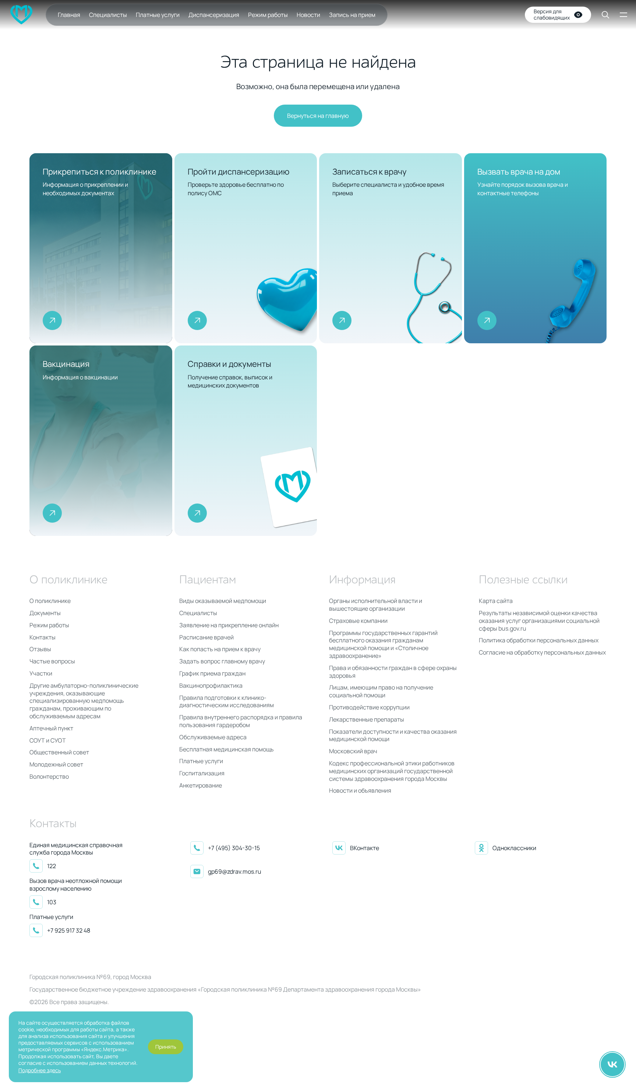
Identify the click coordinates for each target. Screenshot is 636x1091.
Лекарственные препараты (366, 719)
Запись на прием (352, 15)
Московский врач (353, 751)
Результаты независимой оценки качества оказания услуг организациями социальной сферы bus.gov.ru (539, 620)
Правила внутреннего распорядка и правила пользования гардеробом (240, 721)
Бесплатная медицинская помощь (226, 749)
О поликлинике (50, 601)
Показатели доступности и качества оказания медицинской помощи (393, 735)
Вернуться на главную (318, 116)
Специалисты (108, 15)
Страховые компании (358, 621)
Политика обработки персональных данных (538, 640)
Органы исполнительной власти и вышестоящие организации (375, 605)
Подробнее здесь (39, 1070)
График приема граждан (212, 673)
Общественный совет (59, 752)
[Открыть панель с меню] (623, 14)
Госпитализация (202, 773)
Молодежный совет (56, 764)
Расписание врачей (206, 637)
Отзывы (40, 649)
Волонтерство (49, 776)
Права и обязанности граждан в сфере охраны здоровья (393, 672)
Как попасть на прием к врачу (220, 649)
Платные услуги (158, 15)
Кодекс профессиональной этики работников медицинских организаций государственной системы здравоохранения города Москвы (392, 771)
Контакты (42, 637)
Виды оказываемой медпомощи (222, 601)
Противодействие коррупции (369, 707)
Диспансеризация (213, 15)
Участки (40, 673)
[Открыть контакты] (612, 1064)
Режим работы (268, 15)
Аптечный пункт (51, 728)
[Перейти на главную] (21, 14)
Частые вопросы (52, 661)
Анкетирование (200, 785)
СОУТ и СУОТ (47, 740)
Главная (69, 15)
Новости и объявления (360, 790)
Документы (45, 613)
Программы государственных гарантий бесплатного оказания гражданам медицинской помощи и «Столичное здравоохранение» (383, 644)
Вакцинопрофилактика (211, 686)
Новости (308, 15)
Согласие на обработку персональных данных (542, 652)
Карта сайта (496, 601)
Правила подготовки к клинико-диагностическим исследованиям (226, 701)
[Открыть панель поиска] (600, 14)
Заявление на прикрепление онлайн (229, 625)
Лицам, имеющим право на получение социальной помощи (381, 691)
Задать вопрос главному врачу (222, 661)
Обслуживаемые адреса (213, 737)
